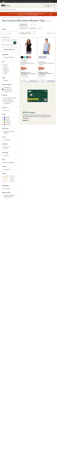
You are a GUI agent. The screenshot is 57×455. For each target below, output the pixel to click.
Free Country (4, 17)
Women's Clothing (12, 17)
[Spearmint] (24, 57)
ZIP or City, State (6, 40)
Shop (8, 5)
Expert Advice (33, 24)
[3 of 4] (46, 54)
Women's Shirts (8, 57)
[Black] (22, 57)
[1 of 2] (28, 54)
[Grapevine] (45, 57)
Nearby (14, 39)
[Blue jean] (42, 57)
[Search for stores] (14, 42)
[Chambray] (27, 57)
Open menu (54, 5)
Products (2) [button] (23, 24)
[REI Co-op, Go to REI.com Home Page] (3, 5)
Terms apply (26, 118)
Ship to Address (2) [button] (9, 49)
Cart (51, 5)
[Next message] (49, 14)
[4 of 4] (47, 54)
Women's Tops (20, 17)
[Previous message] (6, 14)
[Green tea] (40, 57)
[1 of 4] (45, 54)
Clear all (40, 28)
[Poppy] (30, 57)
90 (54, 33)
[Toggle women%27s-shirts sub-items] (3, 57)
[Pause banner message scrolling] (51, 14)
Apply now (25, 120)
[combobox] (28, 9)
